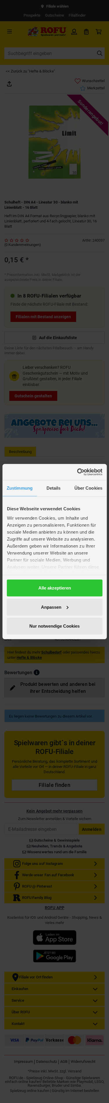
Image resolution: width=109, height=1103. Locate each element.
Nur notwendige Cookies (54, 626)
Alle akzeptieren (54, 587)
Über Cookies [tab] (88, 488)
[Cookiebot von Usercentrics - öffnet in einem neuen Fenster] (77, 472)
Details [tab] (54, 488)
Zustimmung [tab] (20, 488)
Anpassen (51, 606)
